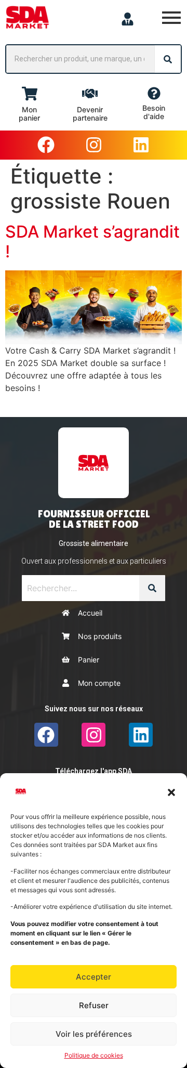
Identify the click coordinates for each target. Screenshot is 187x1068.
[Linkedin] (141, 145)
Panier (88, 659)
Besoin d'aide (153, 112)
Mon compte (99, 683)
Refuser (94, 1005)
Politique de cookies (93, 1055)
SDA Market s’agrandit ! (92, 242)
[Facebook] (46, 145)
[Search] (168, 59)
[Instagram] (93, 145)
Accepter (93, 977)
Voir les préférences (94, 1034)
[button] (171, 791)
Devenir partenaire (90, 113)
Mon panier (29, 113)
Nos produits (100, 636)
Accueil (90, 613)
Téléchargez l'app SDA (93, 771)
